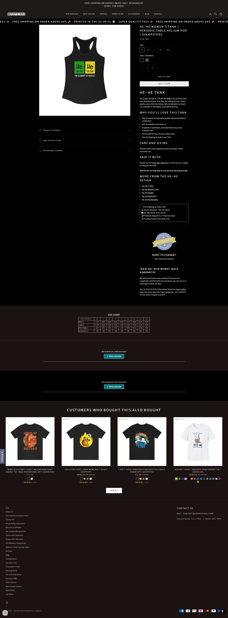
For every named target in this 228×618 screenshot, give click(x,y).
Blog (147, 14)
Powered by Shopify (33, 611)
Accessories (134, 14)
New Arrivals (72, 14)
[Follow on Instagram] (7, 602)
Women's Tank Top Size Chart (17, 547)
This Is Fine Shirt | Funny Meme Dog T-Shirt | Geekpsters (86, 471)
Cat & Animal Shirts (13, 575)
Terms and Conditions (14, 535)
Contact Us (10, 520)
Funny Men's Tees (13, 567)
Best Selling (89, 14)
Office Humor (11, 582)
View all (114, 491)
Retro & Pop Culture (13, 586)
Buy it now (164, 84)
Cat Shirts (10, 594)
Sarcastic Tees (11, 563)
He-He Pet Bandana (150, 200)
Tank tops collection (160, 163)
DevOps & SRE (11, 578)
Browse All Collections (14, 539)
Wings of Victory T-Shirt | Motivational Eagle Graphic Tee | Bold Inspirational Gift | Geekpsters (30, 471)
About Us (9, 512)
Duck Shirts (10, 590)
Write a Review (116, 357)
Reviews (9, 551)
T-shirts (185, 163)
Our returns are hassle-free (17, 516)
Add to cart (164, 77)
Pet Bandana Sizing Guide (16, 543)
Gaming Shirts (11, 571)
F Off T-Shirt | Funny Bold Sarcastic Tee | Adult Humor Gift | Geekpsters (142, 471)
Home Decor (118, 14)
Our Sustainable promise (16, 531)
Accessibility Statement (15, 524)
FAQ (7, 508)
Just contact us (167, 292)
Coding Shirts (11, 559)
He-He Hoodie (147, 193)
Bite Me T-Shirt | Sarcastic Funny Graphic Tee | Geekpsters (198, 471)
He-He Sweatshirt (149, 196)
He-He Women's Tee (150, 189)
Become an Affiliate (13, 527)
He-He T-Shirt (148, 186)
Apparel (103, 14)
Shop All (158, 14)
